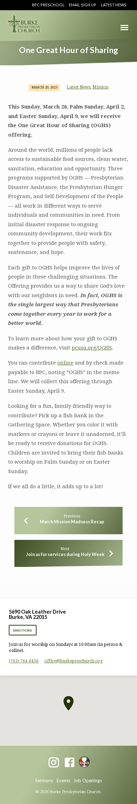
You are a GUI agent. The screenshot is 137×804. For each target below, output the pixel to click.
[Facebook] (69, 763)
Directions (22, 630)
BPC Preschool (48, 4)
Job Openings (87, 780)
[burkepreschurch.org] (84, 762)
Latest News (113, 4)
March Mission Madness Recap (72, 521)
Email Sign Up (82, 4)
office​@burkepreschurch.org (73, 661)
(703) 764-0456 (24, 661)
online (65, 363)
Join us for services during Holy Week (65, 554)
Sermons (44, 780)
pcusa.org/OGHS (92, 348)
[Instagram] (53, 763)
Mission (100, 87)
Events (63, 780)
